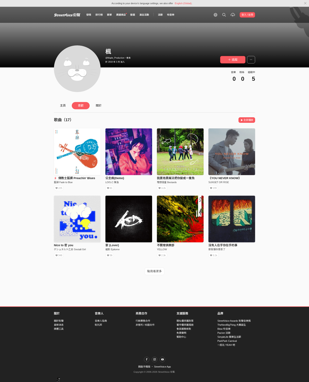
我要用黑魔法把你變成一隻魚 (176, 178)
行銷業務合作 (143, 320)
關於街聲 (59, 320)
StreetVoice (67, 14)
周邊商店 (121, 14)
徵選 (132, 14)
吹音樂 (170, 14)
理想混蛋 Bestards (167, 182)
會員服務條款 (184, 328)
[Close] (305, 3)
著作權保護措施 (185, 324)
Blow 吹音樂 (223, 328)
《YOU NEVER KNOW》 (224, 178)
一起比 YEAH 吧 (226, 345)
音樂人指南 (101, 320)
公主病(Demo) (114, 178)
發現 (88, 14)
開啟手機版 (144, 366)
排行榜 (99, 14)
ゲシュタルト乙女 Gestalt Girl (70, 249)
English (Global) (183, 3)
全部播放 (248, 120)
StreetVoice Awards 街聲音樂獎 (234, 320)
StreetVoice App (162, 366)
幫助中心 (181, 336)
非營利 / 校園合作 (145, 324)
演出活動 (144, 14)
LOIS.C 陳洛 (112, 182)
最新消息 (59, 324)
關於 (99, 105)
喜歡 (81, 105)
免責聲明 (181, 332)
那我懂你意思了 (216, 249)
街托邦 (98, 324)
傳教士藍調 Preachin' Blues (76, 178)
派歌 (160, 14)
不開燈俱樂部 (165, 245)
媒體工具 (59, 328)
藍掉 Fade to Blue (63, 182)
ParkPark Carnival (227, 341)
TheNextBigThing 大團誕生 (231, 324)
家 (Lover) (112, 245)
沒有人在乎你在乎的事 (222, 245)
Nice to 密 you (63, 245)
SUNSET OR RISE (218, 182)
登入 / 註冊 (247, 14)
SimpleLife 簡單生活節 (229, 336)
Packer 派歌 (223, 332)
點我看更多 (154, 271)
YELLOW (162, 249)
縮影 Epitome (112, 249)
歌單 (109, 14)
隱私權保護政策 (185, 320)
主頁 (63, 105)
